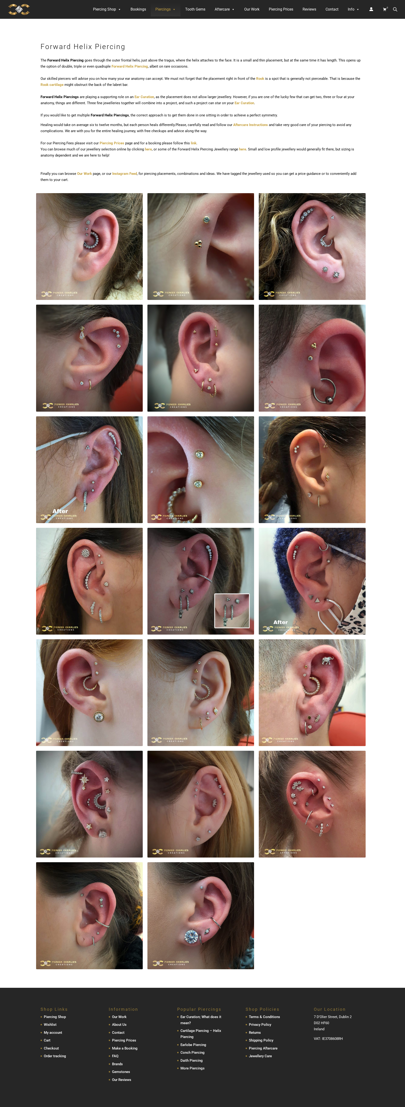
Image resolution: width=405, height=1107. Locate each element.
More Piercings (192, 1068)
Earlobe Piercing (193, 1045)
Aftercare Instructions (250, 125)
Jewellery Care (260, 1056)
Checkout (51, 1048)
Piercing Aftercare (263, 1048)
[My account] (371, 9)
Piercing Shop (104, 9)
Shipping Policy (261, 1040)
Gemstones (121, 1072)
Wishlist (50, 1025)
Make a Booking (125, 1048)
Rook (260, 79)
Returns (255, 1032)
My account (53, 1032)
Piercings (163, 9)
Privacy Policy (260, 1025)
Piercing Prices (281, 9)
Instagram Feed (124, 174)
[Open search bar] (395, 9)
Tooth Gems (195, 9)
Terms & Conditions (264, 1017)
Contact (332, 9)
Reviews (309, 9)
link (193, 143)
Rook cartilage (52, 85)
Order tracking (55, 1056)
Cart (47, 1040)
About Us (119, 1025)
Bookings (138, 9)
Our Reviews (121, 1080)
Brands (117, 1064)
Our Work (251, 9)
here (148, 149)
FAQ (115, 1056)
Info (351, 9)
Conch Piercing (192, 1052)
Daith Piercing (191, 1060)
